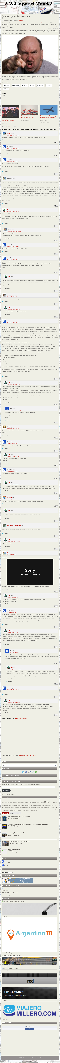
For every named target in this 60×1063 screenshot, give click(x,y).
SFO (27, 809)
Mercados (22, 807)
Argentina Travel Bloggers (7, 953)
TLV (51, 809)
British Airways (10, 126)
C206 (55, 802)
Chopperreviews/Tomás (14, 525)
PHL (56, 807)
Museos (39, 807)
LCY (53, 805)
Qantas (10, 809)
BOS (41, 802)
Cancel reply (24, 718)
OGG (50, 807)
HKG (22, 805)
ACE (16, 800)
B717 (11, 802)
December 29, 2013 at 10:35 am (14, 278)
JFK (42, 805)
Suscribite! (6, 790)
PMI (3, 809)
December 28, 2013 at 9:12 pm (13, 179)
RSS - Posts (7, 862)
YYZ (33, 810)
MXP (41, 807)
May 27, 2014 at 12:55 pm (16, 669)
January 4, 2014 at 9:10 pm (12, 471)
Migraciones (32, 807)
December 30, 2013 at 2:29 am (13, 296)
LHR (3, 807)
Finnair (13, 805)
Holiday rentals (4, 895)
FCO (11, 805)
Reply (56, 142)
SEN (25, 809)
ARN (5, 802)
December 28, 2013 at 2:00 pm (13, 135)
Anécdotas (3, 802)
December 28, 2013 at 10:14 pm (14, 231)
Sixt (32, 809)
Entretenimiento (4, 805)
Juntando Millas (5, 971)
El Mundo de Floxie (6, 966)
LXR (15, 807)
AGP (24, 800)
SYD (39, 809)
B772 (27, 802)
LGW (56, 805)
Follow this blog (29, 1028)
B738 (16, 802)
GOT (18, 805)
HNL (25, 805)
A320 (6, 800)
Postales (5, 809)
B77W (31, 802)
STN (33, 809)
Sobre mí (55, 28)
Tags (18, 813)
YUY (30, 810)
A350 (13, 800)
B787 (33, 802)
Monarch (35, 807)
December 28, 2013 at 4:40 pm (13, 148)
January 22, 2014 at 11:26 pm (14, 511)
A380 (15, 800)
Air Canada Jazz (33, 800)
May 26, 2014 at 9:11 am (13, 632)
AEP (19, 800)
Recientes (5, 813)
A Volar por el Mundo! (27, 1057)
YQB (26, 810)
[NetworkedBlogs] (29, 1026)
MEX (24, 807)
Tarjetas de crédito (43, 809)
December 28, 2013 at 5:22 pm (13, 161)
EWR (6, 805)
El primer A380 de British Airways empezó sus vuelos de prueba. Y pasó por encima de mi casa (48, 117)
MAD (17, 807)
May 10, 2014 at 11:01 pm (13, 597)
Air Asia (26, 800)
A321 (8, 800)
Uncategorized (5, 810)
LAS (50, 805)
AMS (55, 800)
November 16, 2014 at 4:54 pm (14, 702)
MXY (42, 807)
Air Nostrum (39, 800)
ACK (18, 800)
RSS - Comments (8, 866)
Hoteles (27, 805)
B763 (25, 802)
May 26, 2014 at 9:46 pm (14, 652)
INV (34, 805)
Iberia (31, 805)
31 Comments (21, 20)
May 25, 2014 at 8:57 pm (11, 612)
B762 (23, 802)
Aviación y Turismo (15, 955)
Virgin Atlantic (16, 810)
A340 (11, 800)
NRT (49, 807)
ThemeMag (35, 1061)
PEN (54, 807)
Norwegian (46, 807)
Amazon (45, 800)
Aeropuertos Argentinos (18, 901)
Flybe (15, 805)
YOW (24, 810)
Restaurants (17, 809)
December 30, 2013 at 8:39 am (14, 309)
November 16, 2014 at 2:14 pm (13, 689)
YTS (27, 810)
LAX (52, 805)
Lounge (12, 807)
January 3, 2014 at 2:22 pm (13, 456)
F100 (10, 805)
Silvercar (29, 809)
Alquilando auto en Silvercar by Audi (20, 841)
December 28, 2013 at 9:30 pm (13, 211)
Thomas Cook (49, 809)
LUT (13, 807)
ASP (6, 802)
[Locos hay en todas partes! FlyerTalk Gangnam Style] (10, 111)
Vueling (20, 810)
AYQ (10, 802)
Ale (8, 210)
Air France (36, 800)
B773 (29, 802)
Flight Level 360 (14, 968)
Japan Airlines (37, 805)
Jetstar (40, 805)
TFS (46, 809)
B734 (15, 802)
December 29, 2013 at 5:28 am (13, 259)
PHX (2, 809)
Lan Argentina (48, 805)
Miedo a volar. (28, 807)
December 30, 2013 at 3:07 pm (13, 322)
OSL (53, 807)
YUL (29, 810)
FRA (16, 805)
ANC (56, 800)
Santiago (9, 553)
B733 (13, 802)
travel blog (16, 892)
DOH (42, 803)
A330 (9, 800)
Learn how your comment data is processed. (28, 755)
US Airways (8, 810)
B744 (20, 802)
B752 (22, 802)
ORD (51, 807)
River (20, 809)
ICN (33, 805)
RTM (21, 809)
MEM (20, 807)
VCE (11, 810)
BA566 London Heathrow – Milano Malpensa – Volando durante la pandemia (28, 825)
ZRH (36, 810)
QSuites (14, 809)
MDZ (18, 807)
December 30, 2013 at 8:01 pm (16, 410)
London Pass (6, 807)
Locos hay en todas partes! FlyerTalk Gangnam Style (8, 119)
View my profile (5, 890)
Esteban (9, 133)
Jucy (43, 805)
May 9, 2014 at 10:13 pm (11, 554)
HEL (21, 805)
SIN (31, 809)
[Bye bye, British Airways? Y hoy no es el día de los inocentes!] (30, 110)
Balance (38, 802)
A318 (2, 800)
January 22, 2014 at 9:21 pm (12, 499)
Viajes (13, 810)
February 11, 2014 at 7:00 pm (12, 526)
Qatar (42, 22)
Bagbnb (35, 802)
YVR (32, 810)
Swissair (37, 809)
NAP (44, 807)
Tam (40, 809)
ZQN (34, 810)
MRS (37, 807)
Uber (2, 810)
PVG (7, 809)
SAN (24, 809)
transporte (55, 809)
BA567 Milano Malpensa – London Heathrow (19, 816)
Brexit (43, 802)
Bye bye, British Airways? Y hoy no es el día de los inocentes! (29, 116)
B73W (18, 802)
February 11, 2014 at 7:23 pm (14, 541)
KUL (45, 805)
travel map (11, 892)
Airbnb (41, 800)
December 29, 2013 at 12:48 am (13, 246)
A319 (4, 800)
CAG (56, 802)
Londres (9, 807)
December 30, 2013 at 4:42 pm (13, 428)
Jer (39, 805)
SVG (35, 809)
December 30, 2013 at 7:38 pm (14, 384)
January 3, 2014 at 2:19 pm (12, 443)
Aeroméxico (21, 800)
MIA (26, 807)
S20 (23, 809)
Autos (8, 802)
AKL (43, 800)
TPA (53, 809)
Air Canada (28, 800)
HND (24, 805)
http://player (4, 557)
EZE (8, 805)
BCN (39, 802)
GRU (19, 805)
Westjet (23, 810)
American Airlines (50, 800)
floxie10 (9, 497)
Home (49, 28)
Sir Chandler (10, 295)
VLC (18, 810)
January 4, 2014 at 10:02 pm (13, 484)
